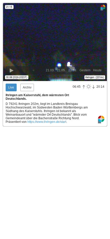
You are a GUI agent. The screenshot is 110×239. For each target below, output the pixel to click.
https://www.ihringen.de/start (46, 122)
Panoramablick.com (101, 120)
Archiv (27, 87)
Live (11, 87)
